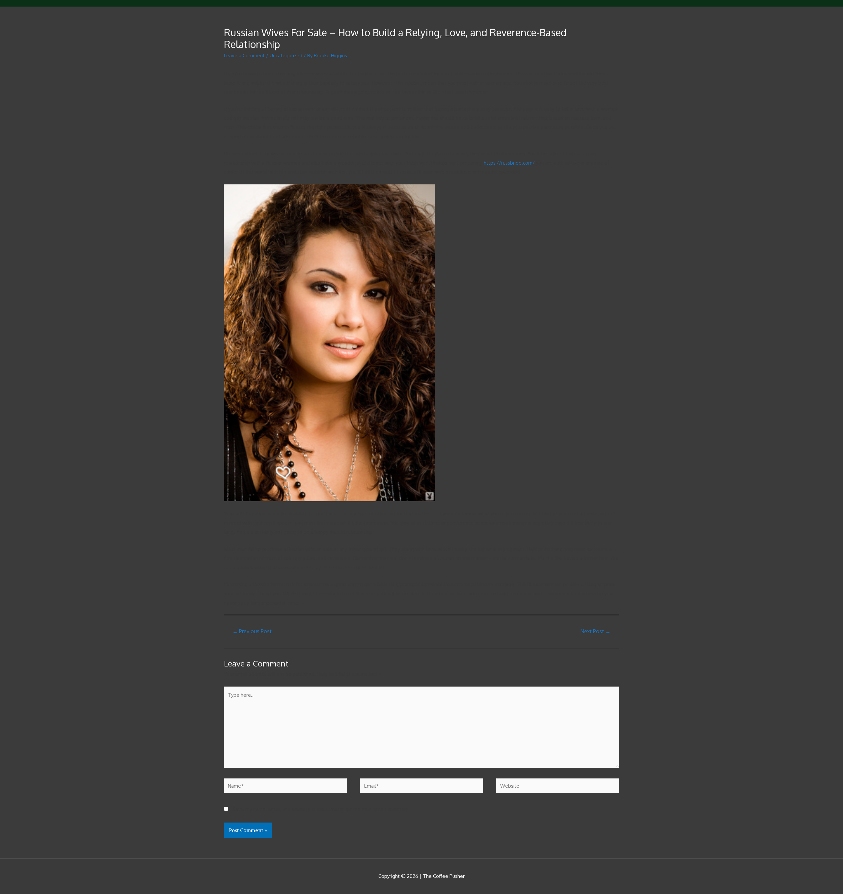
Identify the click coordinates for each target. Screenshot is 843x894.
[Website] (557, 787)
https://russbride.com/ (509, 163)
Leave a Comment (244, 55)
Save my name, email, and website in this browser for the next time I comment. (321, 809)
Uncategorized (286, 55)
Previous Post (252, 631)
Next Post (595, 631)
